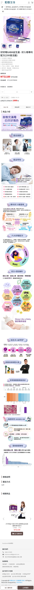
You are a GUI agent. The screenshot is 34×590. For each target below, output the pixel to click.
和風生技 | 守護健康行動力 (17, 580)
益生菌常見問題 (6, 576)
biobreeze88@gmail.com (12, 554)
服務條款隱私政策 (7, 567)
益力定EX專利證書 (16, 574)
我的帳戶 (4, 564)
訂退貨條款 (12, 564)
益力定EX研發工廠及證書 (19, 576)
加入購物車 (8, 588)
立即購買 (25, 588)
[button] (29, 30)
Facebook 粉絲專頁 (7, 543)
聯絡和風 (16, 567)
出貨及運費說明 (20, 564)
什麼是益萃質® (26, 574)
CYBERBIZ (19, 582)
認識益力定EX (6, 574)
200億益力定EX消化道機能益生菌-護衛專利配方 (17, 525)
